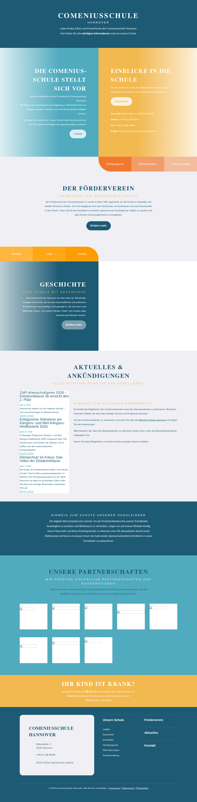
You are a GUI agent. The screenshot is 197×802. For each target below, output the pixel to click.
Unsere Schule (137, 6)
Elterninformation (111, 750)
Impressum (114, 788)
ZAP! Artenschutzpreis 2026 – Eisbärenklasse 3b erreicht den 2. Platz (44, 396)
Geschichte (108, 734)
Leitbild (78, 134)
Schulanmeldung (111, 755)
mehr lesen (27, 416)
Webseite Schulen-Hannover (152, 420)
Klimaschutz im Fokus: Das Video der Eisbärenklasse (41, 459)
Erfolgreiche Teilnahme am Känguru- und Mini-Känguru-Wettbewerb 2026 (42, 422)
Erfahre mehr (98, 225)
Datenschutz (128, 788)
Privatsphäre (142, 788)
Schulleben (121, 101)
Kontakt (188, 6)
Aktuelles (157, 6)
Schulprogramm (110, 745)
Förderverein (173, 6)
